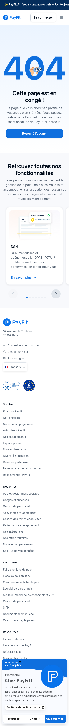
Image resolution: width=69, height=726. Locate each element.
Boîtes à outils (12, 652)
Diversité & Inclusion (16, 456)
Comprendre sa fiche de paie (21, 582)
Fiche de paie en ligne (17, 576)
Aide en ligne (16, 358)
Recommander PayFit (16, 475)
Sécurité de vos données (18, 550)
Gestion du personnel (16, 506)
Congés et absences (16, 500)
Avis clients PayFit (14, 430)
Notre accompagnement (18, 424)
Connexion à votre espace (24, 345)
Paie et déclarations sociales (21, 493)
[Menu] (61, 17)
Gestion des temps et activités (22, 519)
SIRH (6, 607)
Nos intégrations (13, 531)
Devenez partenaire (15, 462)
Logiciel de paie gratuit (17, 588)
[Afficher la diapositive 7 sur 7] (45, 297)
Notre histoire (11, 417)
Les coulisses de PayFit (17, 645)
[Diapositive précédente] (13, 293)
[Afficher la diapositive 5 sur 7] (39, 297)
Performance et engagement (21, 525)
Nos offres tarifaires (15, 538)
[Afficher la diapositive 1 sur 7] (27, 297)
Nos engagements (14, 437)
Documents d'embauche (18, 614)
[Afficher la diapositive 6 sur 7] (42, 297)
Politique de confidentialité (23, 707)
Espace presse (12, 443)
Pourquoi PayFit (13, 411)
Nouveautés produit (15, 658)
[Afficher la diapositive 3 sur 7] (33, 297)
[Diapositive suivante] (56, 293)
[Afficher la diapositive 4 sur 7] (36, 297)
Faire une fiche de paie (17, 569)
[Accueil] (12, 17)
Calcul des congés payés (19, 620)
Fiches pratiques (13, 639)
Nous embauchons (14, 449)
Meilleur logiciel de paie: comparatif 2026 (29, 595)
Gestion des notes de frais (19, 512)
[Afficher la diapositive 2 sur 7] (30, 297)
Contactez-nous (18, 352)
